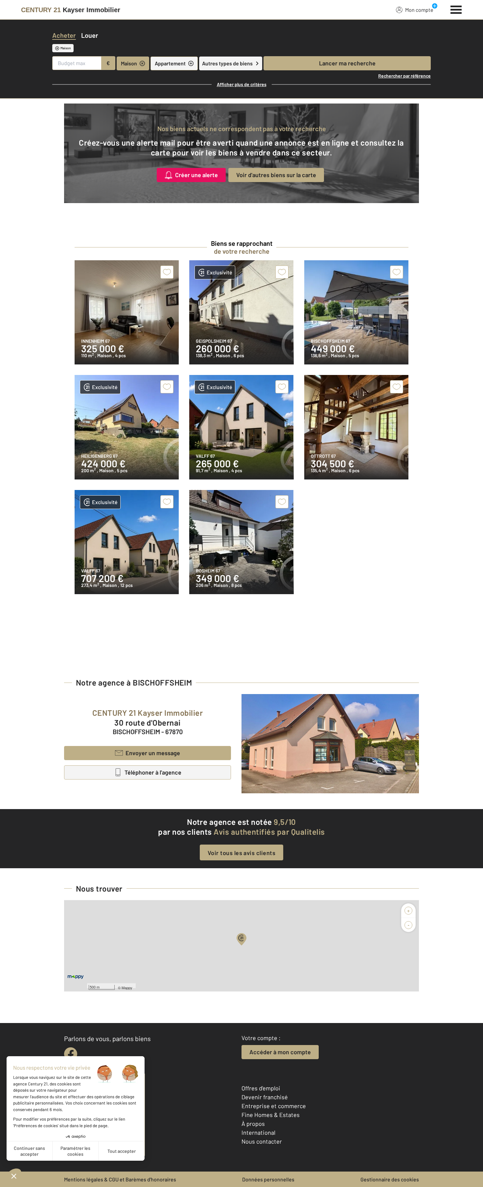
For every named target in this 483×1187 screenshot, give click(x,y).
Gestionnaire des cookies (389, 1179)
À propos (253, 1123)
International (258, 1132)
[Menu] (456, 9)
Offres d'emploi (261, 1088)
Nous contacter (262, 1141)
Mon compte (419, 10)
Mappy (127, 987)
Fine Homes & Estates (271, 1114)
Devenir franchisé (265, 1097)
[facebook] (70, 1053)
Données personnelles (268, 1179)
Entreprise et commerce (274, 1105)
